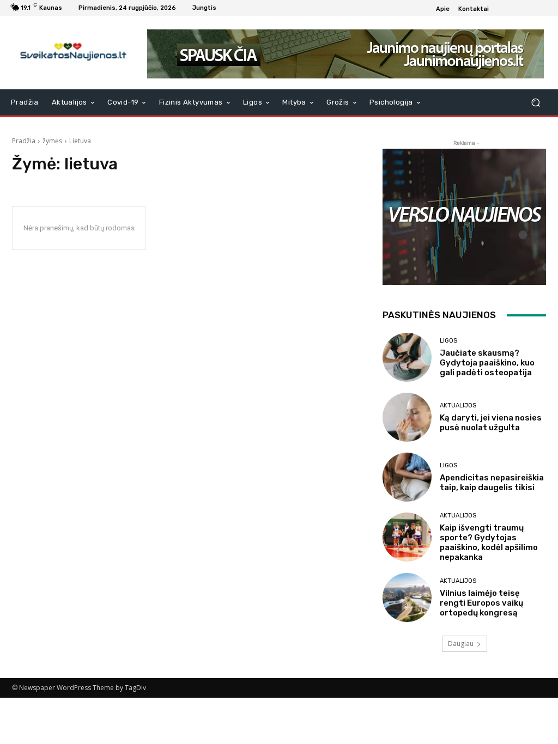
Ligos (448, 341)
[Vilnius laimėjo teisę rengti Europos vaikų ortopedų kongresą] (407, 597)
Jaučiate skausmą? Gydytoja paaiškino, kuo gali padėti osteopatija (487, 362)
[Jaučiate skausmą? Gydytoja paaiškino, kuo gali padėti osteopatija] (407, 357)
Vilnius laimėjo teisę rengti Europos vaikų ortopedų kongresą (481, 603)
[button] (535, 102)
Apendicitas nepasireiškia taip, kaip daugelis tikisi (492, 482)
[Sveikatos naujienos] (70, 52)
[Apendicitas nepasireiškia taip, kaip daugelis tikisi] (407, 477)
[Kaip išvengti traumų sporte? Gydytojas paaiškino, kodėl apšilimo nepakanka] (407, 537)
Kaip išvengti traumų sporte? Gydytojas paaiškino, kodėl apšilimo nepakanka (489, 542)
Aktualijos (458, 405)
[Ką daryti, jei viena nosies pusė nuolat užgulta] (407, 417)
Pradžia (23, 140)
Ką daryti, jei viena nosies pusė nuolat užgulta (491, 422)
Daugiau (461, 643)
